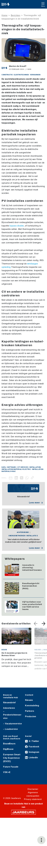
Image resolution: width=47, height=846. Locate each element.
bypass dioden (17, 225)
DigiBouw (8, 749)
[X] (22, 478)
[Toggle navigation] (42, 4)
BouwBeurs (9, 744)
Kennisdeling (32, 705)
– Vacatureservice (12, 724)
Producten (30, 716)
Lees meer (34, 503)
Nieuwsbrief (9, 702)
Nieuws (29, 700)
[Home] (6, 4)
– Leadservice (10, 729)
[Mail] (11, 478)
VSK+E (7, 772)
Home (4, 15)
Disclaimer (33, 789)
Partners (29, 711)
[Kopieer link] (33, 477)
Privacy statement (33, 799)
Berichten (15, 15)
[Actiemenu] (41, 840)
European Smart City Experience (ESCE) (11, 757)
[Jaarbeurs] (23, 812)
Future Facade (10, 767)
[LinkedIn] (17, 478)
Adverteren (9, 708)
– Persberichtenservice (12, 714)
